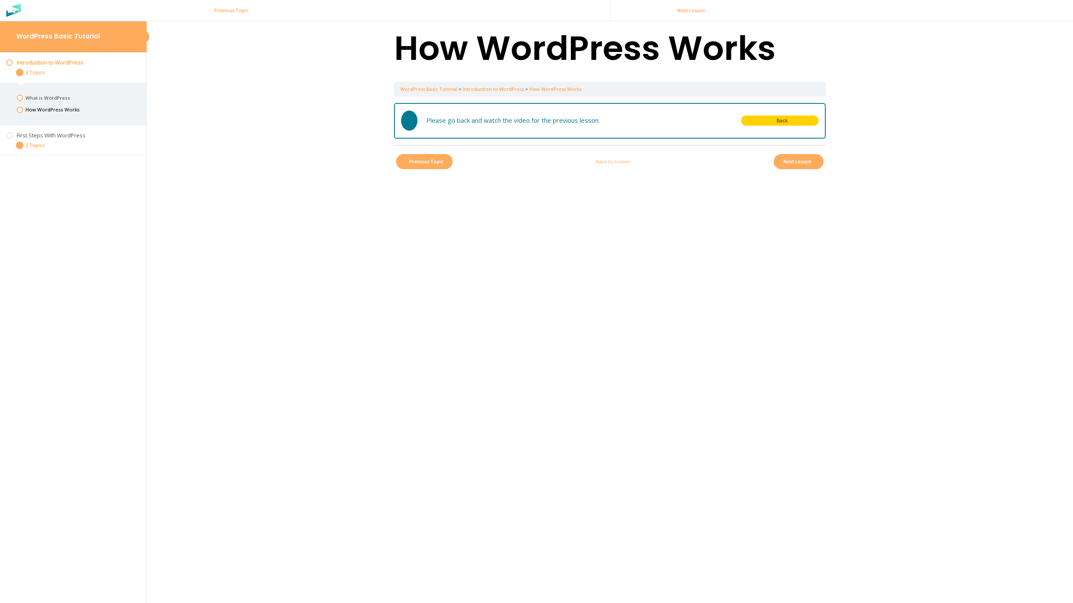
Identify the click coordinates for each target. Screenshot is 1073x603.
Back (782, 120)
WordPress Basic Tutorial (58, 36)
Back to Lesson (613, 161)
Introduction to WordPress (493, 89)
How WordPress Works (555, 89)
